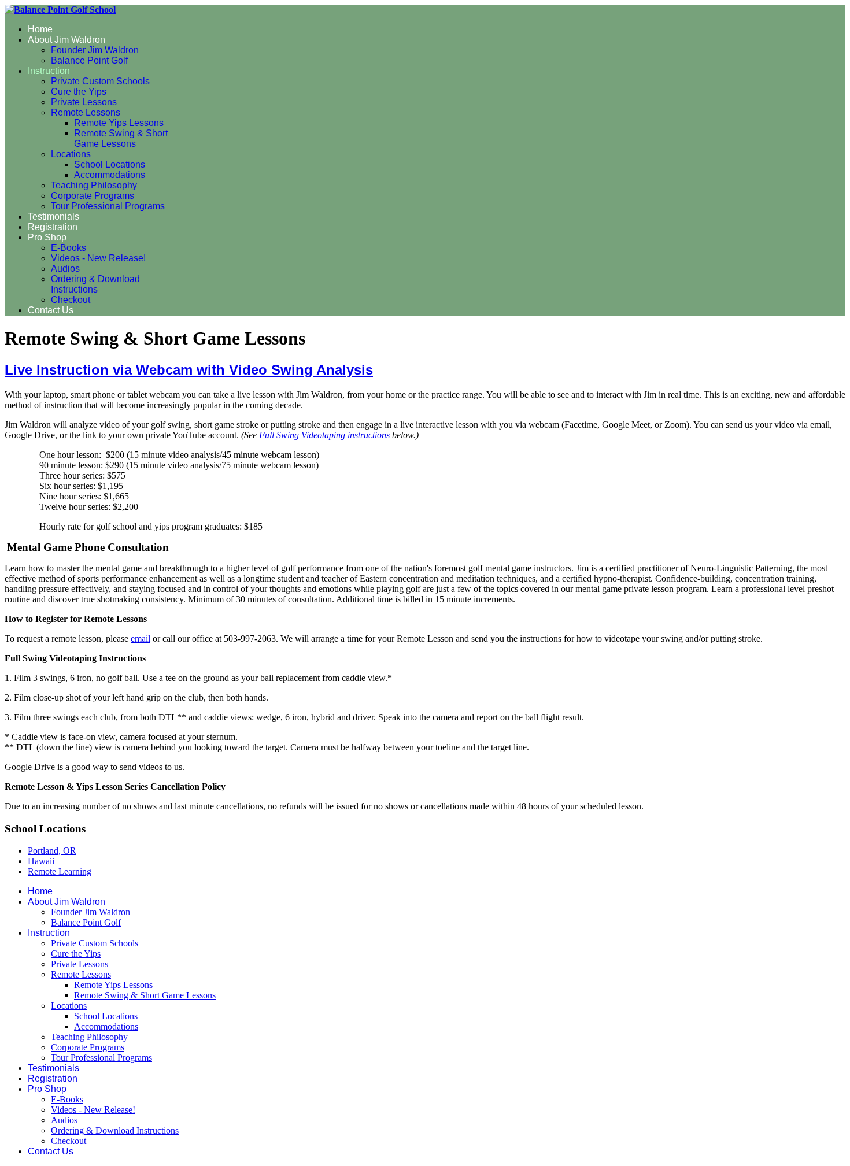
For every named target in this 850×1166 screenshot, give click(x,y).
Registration (52, 227)
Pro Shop (47, 237)
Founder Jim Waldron (95, 50)
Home (40, 29)
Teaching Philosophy (94, 185)
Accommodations (109, 175)
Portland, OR (52, 851)
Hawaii (41, 861)
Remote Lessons (85, 112)
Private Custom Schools (100, 81)
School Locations (109, 164)
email (140, 638)
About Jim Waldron (66, 40)
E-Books (68, 248)
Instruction (49, 71)
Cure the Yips (78, 92)
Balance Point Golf (89, 60)
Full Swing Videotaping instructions (324, 435)
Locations (71, 154)
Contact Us (50, 310)
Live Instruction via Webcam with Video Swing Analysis (189, 369)
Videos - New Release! (98, 258)
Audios (65, 268)
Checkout (70, 300)
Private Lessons (84, 102)
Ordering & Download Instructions (95, 284)
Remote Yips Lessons (119, 123)
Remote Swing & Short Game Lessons (121, 138)
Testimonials (53, 216)
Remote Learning (59, 871)
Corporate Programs (92, 196)
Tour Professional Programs (108, 206)
